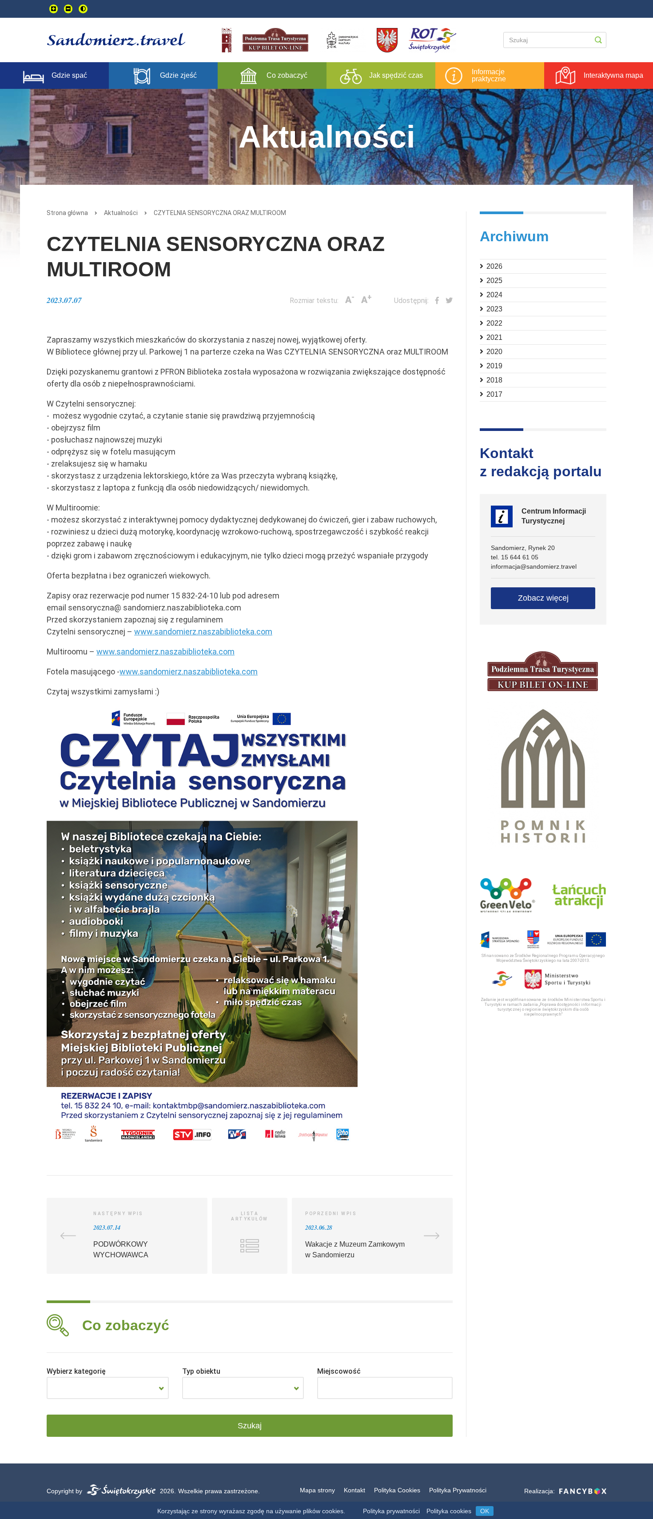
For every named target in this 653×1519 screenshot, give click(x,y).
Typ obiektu (201, 1371)
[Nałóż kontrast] (83, 8)
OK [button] (484, 1511)
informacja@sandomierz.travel (534, 566)
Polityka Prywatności (457, 1490)
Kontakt (354, 1490)
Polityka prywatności (391, 1511)
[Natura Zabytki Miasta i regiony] (108, 1388)
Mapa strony (317, 1490)
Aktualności (121, 212)
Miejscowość (339, 1371)
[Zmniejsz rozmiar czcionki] (68, 8)
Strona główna (67, 212)
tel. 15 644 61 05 (514, 557)
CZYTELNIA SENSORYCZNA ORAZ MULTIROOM (220, 212)
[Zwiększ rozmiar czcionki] (53, 8)
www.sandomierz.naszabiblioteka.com (203, 631)
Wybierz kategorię (76, 1371)
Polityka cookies (448, 1511)
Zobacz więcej (543, 598)
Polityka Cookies (397, 1490)
